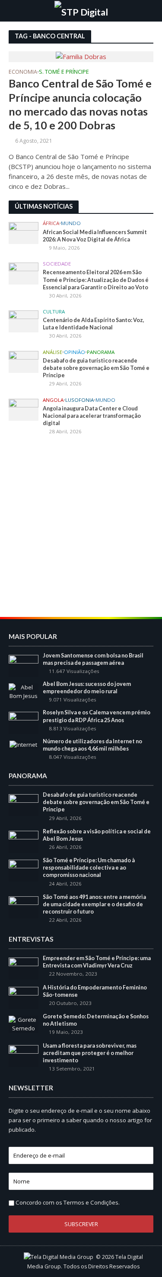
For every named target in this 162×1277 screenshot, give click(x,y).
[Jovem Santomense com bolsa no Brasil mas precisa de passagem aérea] (23, 665)
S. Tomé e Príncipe (64, 72)
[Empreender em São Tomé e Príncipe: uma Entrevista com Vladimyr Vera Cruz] (23, 968)
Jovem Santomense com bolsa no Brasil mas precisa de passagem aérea (93, 659)
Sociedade (57, 264)
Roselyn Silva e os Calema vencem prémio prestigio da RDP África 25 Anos (96, 716)
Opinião (74, 352)
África (51, 223)
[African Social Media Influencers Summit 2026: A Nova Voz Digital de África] (23, 232)
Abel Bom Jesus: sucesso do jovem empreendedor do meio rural (87, 688)
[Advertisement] (81, 527)
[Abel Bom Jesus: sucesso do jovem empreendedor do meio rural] (23, 691)
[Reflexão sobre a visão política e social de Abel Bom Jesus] (23, 841)
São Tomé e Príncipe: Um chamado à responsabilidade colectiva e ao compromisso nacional (89, 867)
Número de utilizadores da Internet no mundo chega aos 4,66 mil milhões (92, 745)
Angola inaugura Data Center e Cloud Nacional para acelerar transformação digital (92, 415)
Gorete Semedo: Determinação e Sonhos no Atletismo (96, 1020)
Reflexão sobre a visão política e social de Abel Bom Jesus (97, 835)
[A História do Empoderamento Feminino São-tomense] (23, 997)
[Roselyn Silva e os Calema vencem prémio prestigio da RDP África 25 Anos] (23, 722)
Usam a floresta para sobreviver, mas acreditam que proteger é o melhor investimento (90, 1053)
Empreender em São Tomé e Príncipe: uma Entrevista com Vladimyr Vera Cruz (97, 962)
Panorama (100, 352)
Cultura (54, 312)
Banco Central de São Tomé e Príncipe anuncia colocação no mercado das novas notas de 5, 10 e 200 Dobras (80, 104)
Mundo (71, 223)
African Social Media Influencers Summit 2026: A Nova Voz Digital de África (95, 236)
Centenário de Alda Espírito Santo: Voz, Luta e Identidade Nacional (93, 324)
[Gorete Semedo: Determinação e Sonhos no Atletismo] (23, 1024)
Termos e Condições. (92, 1202)
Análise (52, 352)
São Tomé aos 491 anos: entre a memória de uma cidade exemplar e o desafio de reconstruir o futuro (94, 904)
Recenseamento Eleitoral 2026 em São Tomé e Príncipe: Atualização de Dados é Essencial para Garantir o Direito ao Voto (96, 279)
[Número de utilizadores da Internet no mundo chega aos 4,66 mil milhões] (23, 744)
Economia (23, 72)
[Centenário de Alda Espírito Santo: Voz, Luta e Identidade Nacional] (23, 321)
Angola (53, 400)
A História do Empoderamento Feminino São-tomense (95, 991)
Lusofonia (79, 400)
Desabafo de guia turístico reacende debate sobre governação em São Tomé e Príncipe (96, 368)
